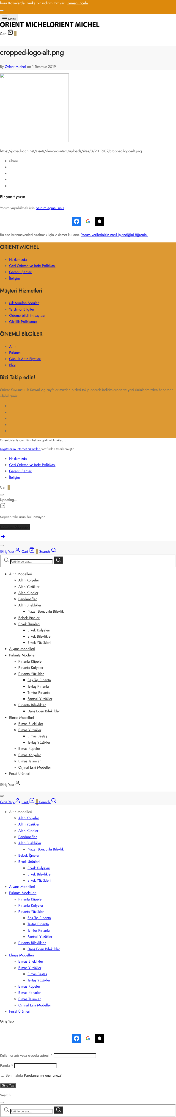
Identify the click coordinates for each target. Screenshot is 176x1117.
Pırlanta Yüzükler (31, 673)
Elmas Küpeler (29, 748)
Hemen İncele (77, 3)
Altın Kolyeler (28, 580)
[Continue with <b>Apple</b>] (99, 221)
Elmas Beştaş (37, 736)
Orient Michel (15, 66)
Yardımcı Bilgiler (21, 309)
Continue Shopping (15, 527)
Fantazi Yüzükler (40, 698)
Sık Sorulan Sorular (24, 303)
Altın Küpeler (28, 592)
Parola (6, 1065)
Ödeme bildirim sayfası (27, 315)
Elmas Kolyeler (29, 755)
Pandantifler (27, 599)
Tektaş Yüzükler (39, 742)
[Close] (2, 10)
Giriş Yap (8, 1085)
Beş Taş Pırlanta (39, 680)
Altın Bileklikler (29, 605)
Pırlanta (15, 352)
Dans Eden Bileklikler (44, 711)
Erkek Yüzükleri (39, 642)
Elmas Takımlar (29, 761)
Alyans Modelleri (22, 648)
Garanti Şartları (20, 272)
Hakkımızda (18, 259)
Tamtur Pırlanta (39, 692)
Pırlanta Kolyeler (30, 667)
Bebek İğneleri (29, 617)
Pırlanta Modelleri (22, 655)
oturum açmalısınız (50, 208)
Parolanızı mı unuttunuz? (43, 1075)
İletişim (14, 278)
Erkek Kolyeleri (39, 630)
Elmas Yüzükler (29, 730)
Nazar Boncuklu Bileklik (46, 611)
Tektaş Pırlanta (38, 686)
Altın (12, 346)
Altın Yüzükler (28, 586)
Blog (12, 365)
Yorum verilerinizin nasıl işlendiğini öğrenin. (114, 234)
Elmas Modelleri (21, 717)
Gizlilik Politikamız (23, 321)
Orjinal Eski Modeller (34, 767)
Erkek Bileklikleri (40, 636)
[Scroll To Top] (3, 538)
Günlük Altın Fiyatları (25, 358)
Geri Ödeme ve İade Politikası (32, 265)
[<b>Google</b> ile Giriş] (88, 221)
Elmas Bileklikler (30, 723)
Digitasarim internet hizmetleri (20, 449)
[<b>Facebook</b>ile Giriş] (76, 221)
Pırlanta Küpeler (30, 661)
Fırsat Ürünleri (19, 773)
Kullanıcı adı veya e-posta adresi (26, 1055)
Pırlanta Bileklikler (32, 705)
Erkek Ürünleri (29, 624)
